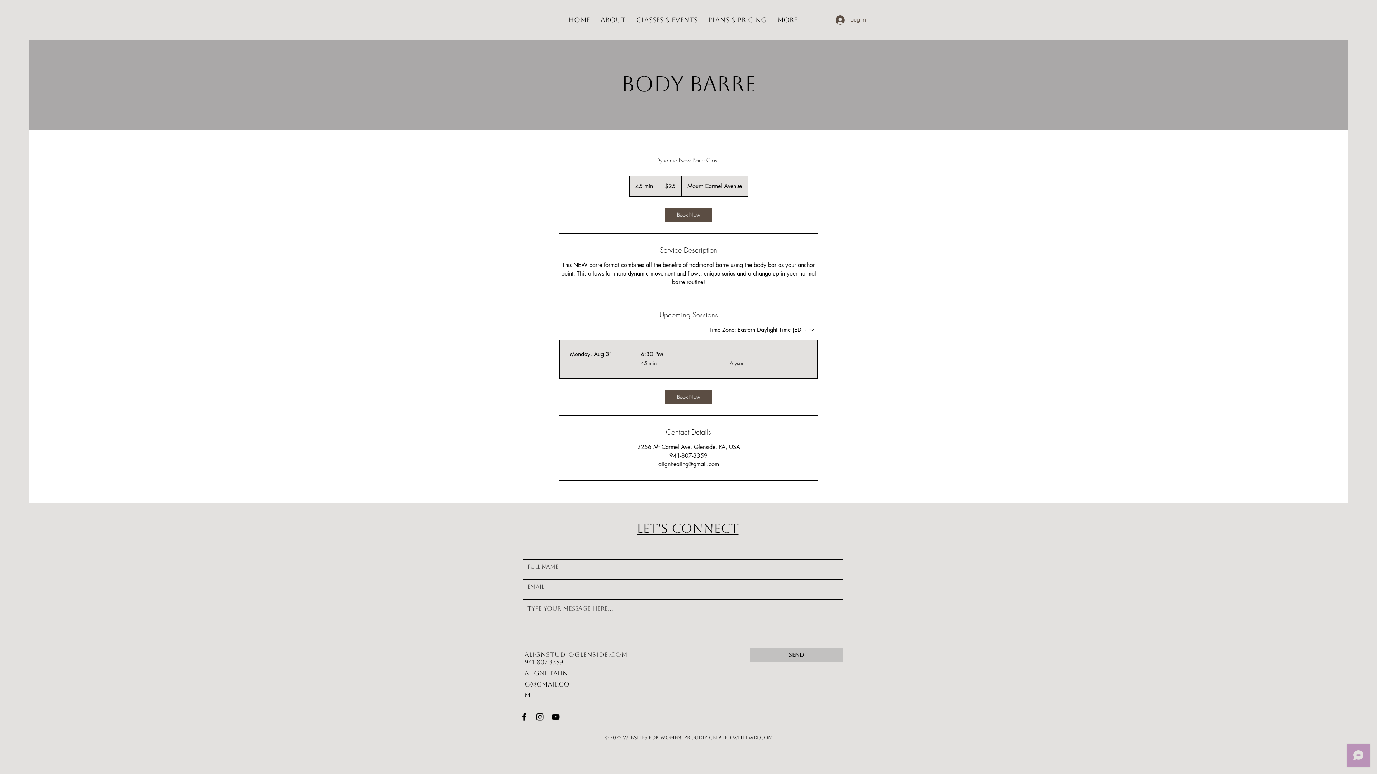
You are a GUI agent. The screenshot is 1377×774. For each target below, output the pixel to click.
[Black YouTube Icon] (555, 717)
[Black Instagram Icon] (540, 717)
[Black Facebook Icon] (524, 717)
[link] (688, 215)
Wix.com (760, 737)
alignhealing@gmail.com (547, 684)
